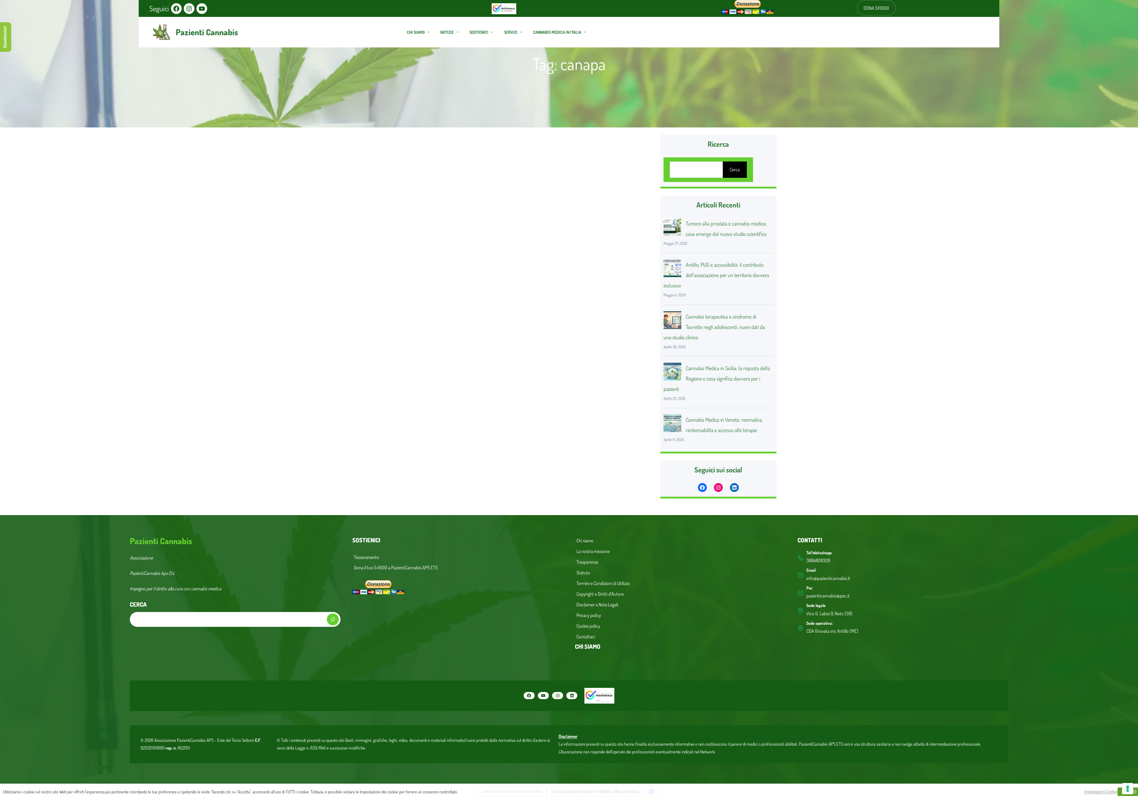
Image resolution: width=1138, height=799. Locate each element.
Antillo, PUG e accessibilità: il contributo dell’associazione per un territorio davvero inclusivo (716, 275)
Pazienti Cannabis (207, 32)
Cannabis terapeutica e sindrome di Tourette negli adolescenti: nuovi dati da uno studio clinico (714, 327)
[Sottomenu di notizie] (457, 32)
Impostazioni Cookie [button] (1101, 791)
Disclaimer (568, 736)
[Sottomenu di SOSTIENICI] (492, 32)
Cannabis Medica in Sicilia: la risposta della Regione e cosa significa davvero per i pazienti (717, 378)
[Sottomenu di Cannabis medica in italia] (585, 32)
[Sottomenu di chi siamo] (428, 32)
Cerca (735, 169)
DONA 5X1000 (876, 8)
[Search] (333, 619)
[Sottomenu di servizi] (521, 32)
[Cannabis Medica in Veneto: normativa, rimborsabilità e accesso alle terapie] (672, 424)
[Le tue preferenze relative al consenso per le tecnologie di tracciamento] (1127, 788)
